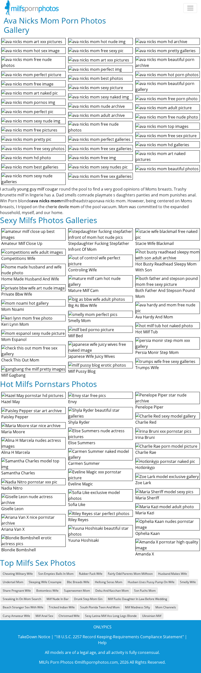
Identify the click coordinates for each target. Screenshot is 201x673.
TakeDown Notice (34, 636)
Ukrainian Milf (151, 616)
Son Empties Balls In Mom (56, 574)
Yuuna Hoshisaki (83, 540)
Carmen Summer (84, 463)
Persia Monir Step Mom (157, 352)
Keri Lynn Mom (15, 324)
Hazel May (10, 401)
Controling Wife (82, 270)
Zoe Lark (143, 482)
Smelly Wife (188, 582)
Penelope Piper (149, 407)
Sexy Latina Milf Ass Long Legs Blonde (111, 616)
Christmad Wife (69, 616)
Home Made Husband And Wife (30, 279)
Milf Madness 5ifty (137, 607)
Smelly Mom (79, 320)
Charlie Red (145, 422)
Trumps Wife (147, 367)
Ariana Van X (13, 529)
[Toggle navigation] (190, 8)
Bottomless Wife (47, 591)
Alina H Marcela (15, 452)
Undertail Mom (13, 582)
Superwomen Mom (77, 591)
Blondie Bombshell (18, 550)
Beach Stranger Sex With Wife (23, 607)
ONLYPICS (102, 627)
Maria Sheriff (147, 498)
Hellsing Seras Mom (108, 582)
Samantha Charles (18, 473)
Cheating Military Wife (18, 574)
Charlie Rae (145, 452)
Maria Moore (13, 431)
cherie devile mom (63, 206)
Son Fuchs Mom (145, 591)
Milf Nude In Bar (58, 599)
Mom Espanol (13, 339)
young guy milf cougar (37, 189)
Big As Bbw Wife (82, 305)
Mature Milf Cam (83, 290)
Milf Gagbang (13, 375)
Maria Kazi (144, 513)
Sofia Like (76, 504)
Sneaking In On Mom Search (22, 599)
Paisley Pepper (14, 417)
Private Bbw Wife (16, 294)
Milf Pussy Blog (82, 371)
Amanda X (144, 554)
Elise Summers (81, 442)
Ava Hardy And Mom (154, 317)
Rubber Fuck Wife (90, 574)
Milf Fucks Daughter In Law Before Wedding (137, 599)
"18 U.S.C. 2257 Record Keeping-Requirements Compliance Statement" (119, 636)
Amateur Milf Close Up (21, 243)
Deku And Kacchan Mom (112, 591)
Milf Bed (75, 335)
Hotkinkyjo (145, 467)
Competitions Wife (18, 258)
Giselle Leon (12, 508)
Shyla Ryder (79, 422)
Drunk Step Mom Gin (88, 599)
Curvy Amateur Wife (16, 616)
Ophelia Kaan (147, 533)
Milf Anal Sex (44, 616)
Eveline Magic (80, 484)
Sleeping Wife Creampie (45, 582)
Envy (72, 401)
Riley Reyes (78, 519)
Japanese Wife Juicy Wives (91, 356)
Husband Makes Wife (172, 574)
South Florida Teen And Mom (100, 607)
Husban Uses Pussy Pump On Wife (151, 582)
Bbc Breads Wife (78, 582)
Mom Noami (12, 309)
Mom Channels (165, 607)
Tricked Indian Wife (62, 607)
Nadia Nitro (12, 488)
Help (102, 642)
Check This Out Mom (20, 360)
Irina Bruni (145, 437)
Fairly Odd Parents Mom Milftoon (130, 574)
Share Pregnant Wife (17, 591)
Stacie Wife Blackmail (154, 243)
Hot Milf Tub (146, 332)
